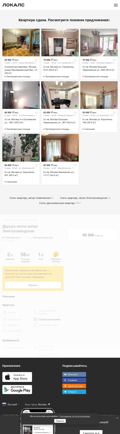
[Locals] (13, 5)
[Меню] (116, 5)
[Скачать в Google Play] (17, 389)
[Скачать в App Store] (17, 377)
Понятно (60, 420)
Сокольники (89, 129)
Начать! (33, 285)
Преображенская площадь (18, 76)
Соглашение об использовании (74, 416)
